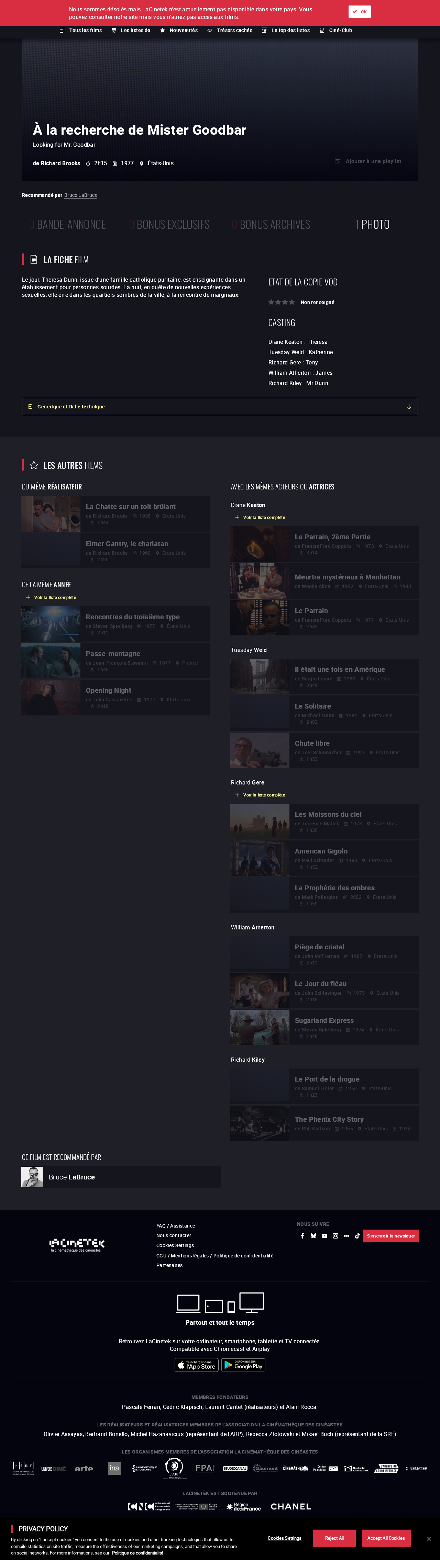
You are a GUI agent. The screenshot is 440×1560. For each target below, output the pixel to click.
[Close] (429, 1538)
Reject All (334, 1538)
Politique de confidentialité (137, 1553)
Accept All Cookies (386, 1538)
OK (364, 11)
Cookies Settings (284, 1538)
